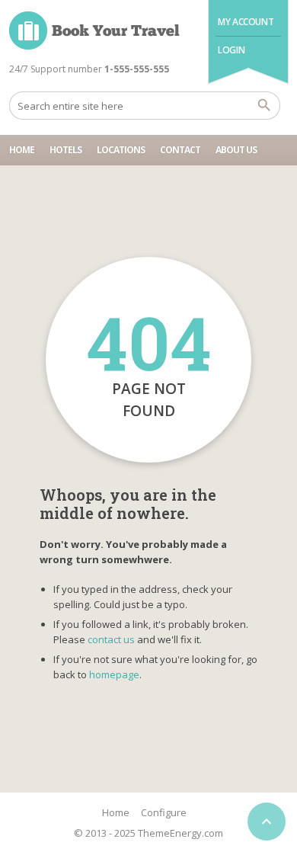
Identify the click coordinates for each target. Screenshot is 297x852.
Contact (180, 149)
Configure (164, 812)
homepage (114, 674)
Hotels (65, 149)
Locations (121, 149)
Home (21, 149)
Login (231, 49)
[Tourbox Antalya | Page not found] (94, 30)
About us (236, 149)
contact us (111, 639)
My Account (245, 21)
